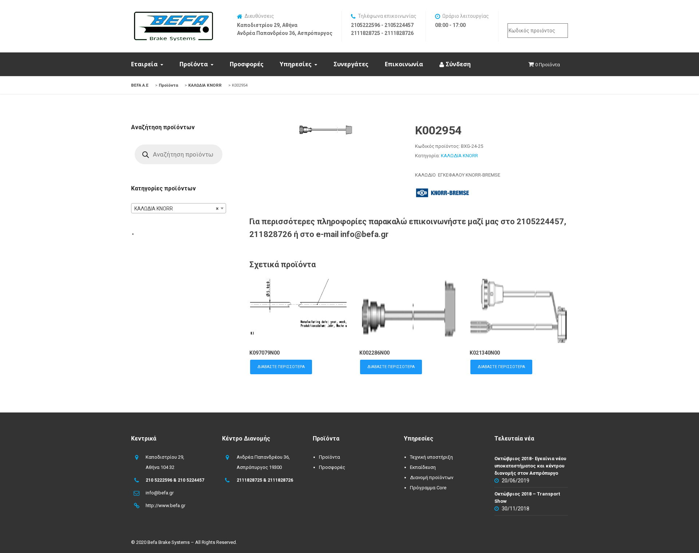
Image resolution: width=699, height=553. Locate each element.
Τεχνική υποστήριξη (431, 457)
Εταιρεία (144, 64)
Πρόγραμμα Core (428, 487)
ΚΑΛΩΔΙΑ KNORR (459, 155)
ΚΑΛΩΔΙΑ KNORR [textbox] (176, 209)
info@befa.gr (160, 492)
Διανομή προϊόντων (431, 477)
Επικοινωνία (404, 64)
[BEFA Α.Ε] (173, 15)
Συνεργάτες (350, 64)
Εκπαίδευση (423, 467)
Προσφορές (247, 64)
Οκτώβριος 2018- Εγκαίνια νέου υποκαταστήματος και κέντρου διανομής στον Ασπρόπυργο (530, 466)
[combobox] (178, 208)
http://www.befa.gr (165, 505)
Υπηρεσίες (296, 64)
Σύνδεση (457, 64)
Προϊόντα (193, 64)
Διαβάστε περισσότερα (281, 366)
